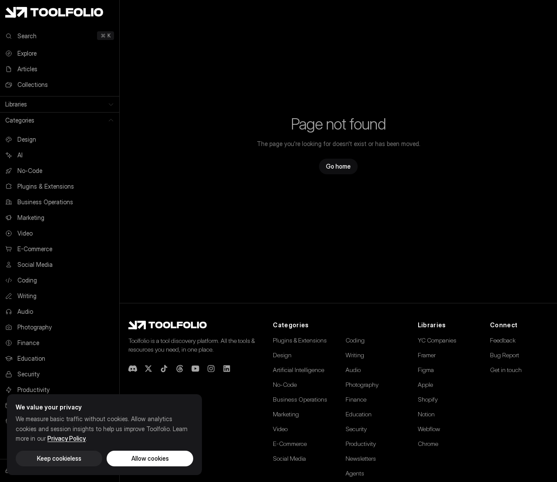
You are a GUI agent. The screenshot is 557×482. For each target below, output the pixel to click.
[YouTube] (195, 368)
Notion (426, 414)
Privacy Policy (66, 438)
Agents (355, 473)
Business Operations (300, 399)
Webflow (429, 428)
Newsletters (361, 458)
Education (359, 414)
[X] (148, 368)
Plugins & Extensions (300, 340)
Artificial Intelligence (298, 369)
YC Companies (437, 340)
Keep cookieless (59, 458)
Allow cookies (150, 458)
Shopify (428, 399)
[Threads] (179, 368)
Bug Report (504, 355)
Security (356, 428)
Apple (425, 384)
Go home (338, 166)
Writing (355, 355)
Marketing (286, 414)
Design (282, 355)
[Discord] (132, 368)
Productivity (361, 443)
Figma (426, 369)
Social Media (289, 458)
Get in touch (506, 369)
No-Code (285, 384)
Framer (427, 355)
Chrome (428, 443)
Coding (355, 340)
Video (280, 428)
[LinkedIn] (226, 368)
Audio (353, 369)
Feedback (503, 340)
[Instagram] (211, 368)
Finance (356, 399)
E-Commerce (290, 443)
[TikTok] (164, 368)
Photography (362, 384)
